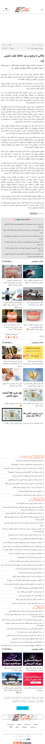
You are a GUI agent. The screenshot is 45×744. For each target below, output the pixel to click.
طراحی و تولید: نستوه (20, 739)
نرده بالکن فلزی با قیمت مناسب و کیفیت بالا (29, 632)
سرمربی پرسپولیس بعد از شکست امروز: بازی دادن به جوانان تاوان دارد (22, 549)
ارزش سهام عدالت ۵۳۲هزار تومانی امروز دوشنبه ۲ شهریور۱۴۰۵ (25, 472)
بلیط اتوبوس (16, 701)
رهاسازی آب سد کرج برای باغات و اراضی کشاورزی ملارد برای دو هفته (23, 483)
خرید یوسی (7, 698)
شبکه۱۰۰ (35, 724)
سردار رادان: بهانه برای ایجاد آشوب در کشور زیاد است (27, 495)
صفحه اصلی (40, 45)
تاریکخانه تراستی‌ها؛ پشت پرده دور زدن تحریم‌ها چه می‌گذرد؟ (25, 553)
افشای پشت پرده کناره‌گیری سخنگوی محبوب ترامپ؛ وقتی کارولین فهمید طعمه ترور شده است (23, 255)
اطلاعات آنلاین (22, 9)
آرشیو (17, 727)
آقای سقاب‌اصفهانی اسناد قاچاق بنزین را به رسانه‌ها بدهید (25, 539)
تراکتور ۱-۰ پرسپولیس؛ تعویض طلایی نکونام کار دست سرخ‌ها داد (24, 580)
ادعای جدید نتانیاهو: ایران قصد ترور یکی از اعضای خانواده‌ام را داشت (23, 584)
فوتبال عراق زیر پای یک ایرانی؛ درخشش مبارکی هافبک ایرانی (25, 611)
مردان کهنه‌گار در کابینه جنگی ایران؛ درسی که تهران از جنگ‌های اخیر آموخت (23, 237)
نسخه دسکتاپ (22, 708)
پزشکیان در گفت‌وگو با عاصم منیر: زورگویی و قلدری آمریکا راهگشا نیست (22, 542)
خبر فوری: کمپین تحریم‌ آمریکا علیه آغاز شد (30, 491)
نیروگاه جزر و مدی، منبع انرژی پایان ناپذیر (30, 595)
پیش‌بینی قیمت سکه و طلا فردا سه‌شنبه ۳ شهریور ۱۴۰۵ (26, 464)
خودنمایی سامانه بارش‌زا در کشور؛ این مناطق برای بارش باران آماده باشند (21, 565)
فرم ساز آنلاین (26, 698)
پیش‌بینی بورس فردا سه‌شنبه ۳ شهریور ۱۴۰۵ (29, 557)
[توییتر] (17, 742)
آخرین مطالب (36, 499)
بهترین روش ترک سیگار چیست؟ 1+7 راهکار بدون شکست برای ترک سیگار (22, 620)
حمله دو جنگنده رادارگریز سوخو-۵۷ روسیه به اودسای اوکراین (25, 480)
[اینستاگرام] (20, 742)
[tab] (38, 456)
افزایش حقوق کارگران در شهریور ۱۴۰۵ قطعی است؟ (28, 588)
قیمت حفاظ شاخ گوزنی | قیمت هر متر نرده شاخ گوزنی (27, 639)
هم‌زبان (19, 724)
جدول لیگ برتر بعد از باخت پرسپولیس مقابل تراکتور (27, 487)
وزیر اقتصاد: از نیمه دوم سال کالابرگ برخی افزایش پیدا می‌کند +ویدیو (22, 546)
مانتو (42, 698)
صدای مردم (10, 724)
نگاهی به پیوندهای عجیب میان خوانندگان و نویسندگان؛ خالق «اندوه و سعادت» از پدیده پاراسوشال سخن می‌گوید (23, 508)
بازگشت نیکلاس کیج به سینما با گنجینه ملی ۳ (29, 503)
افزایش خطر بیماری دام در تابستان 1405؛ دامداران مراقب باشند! (24, 629)
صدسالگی (27, 724)
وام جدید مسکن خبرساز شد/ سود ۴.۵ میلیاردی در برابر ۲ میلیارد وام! (23, 468)
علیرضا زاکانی (33, 213)
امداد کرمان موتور (16, 698)
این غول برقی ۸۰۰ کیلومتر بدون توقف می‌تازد (29, 592)
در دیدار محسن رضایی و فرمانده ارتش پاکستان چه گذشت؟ (25, 561)
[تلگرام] (14, 742)
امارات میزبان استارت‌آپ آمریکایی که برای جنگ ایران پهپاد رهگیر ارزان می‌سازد (24, 524)
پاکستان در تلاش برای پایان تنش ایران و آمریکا (29, 599)
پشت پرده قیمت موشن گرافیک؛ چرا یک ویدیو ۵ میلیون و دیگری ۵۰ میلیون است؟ (24, 624)
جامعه (33, 45)
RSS (11, 727)
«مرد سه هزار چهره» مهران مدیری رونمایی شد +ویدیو (27, 603)
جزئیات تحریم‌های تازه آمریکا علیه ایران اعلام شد (28, 460)
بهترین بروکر (32, 701)
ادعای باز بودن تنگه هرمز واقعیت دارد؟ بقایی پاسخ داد (27, 476)
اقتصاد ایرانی (40, 701)
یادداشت (32, 727)
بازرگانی (38, 607)
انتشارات (24, 727)
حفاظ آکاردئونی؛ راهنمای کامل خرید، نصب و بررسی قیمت (26, 642)
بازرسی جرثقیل (35, 698)
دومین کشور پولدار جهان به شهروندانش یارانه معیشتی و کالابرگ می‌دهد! (24, 249)
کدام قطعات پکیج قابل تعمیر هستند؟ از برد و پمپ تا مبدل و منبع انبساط (21, 645)
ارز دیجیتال (24, 701)
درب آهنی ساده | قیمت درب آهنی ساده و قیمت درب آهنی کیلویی (24, 635)
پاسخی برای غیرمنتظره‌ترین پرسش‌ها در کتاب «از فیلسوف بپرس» (24, 513)
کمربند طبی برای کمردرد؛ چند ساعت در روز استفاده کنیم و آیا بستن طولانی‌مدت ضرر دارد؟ (24, 615)
